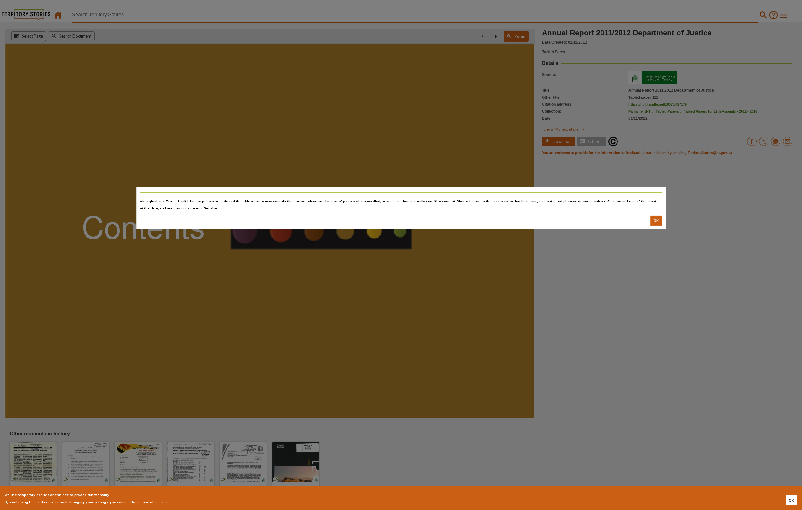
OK (656, 220)
